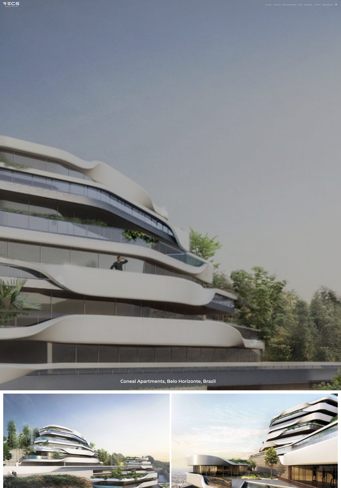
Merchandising (328, 5)
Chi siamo (268, 5)
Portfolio (277, 5)
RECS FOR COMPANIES (289, 5)
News (300, 5)
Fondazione (308, 5)
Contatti (318, 5)
